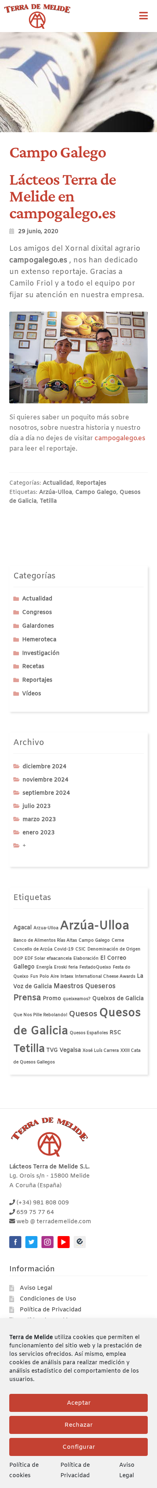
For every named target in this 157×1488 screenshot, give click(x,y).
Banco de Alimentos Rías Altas (45, 940)
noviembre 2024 (45, 780)
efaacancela (59, 958)
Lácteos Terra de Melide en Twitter (31, 1242)
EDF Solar (35, 958)
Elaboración (86, 958)
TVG (52, 1050)
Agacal (22, 928)
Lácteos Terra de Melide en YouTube (64, 1242)
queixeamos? (77, 999)
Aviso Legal (36, 1288)
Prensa (27, 998)
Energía (44, 967)
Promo (52, 999)
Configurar (78, 1447)
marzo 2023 (39, 820)
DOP (18, 958)
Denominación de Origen (113, 949)
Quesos (83, 1014)
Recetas (33, 667)
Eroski (60, 967)
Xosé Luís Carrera (101, 1050)
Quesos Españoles (89, 1033)
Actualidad (58, 483)
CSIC (80, 949)
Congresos (37, 612)
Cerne (118, 940)
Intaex (66, 976)
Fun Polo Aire (44, 976)
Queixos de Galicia (118, 999)
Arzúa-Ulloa (55, 492)
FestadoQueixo (95, 967)
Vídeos (31, 694)
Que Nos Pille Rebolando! (40, 1015)
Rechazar (78, 1425)
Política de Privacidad (50, 1310)
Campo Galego (95, 492)
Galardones (38, 626)
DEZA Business (80, 1242)
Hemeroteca (39, 640)
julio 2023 (37, 806)
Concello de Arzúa (32, 949)
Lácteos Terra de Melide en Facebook (15, 1242)
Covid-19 (64, 949)
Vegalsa (70, 1050)
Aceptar (79, 1403)
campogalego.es (120, 438)
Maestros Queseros (85, 986)
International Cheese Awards (105, 976)
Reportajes (91, 483)
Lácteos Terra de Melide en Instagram (47, 1242)
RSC (115, 1033)
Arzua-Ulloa (45, 928)
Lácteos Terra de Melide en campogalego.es (62, 195)
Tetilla (48, 501)
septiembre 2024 (46, 793)
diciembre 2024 (44, 767)
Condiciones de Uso (48, 1299)
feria (73, 967)
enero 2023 (39, 833)
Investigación (41, 653)
